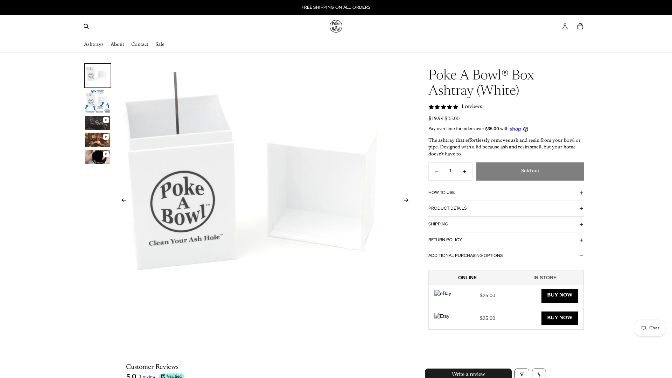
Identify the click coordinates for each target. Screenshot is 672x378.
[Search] (86, 26)
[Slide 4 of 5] (97, 140)
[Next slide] (408, 201)
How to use (441, 192)
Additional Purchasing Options (465, 255)
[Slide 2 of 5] (97, 101)
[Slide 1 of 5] (97, 75)
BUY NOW (559, 295)
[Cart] (580, 26)
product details (447, 208)
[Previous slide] (122, 201)
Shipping (438, 224)
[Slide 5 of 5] (97, 157)
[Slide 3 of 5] (97, 123)
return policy (445, 240)
